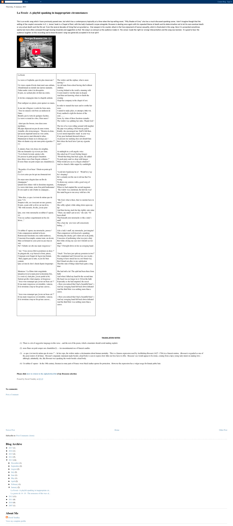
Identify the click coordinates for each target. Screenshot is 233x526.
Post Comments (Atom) (25, 435)
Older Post (223, 430)
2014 (11, 457)
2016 (11, 451)
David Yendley (14, 517)
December (15, 463)
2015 (11, 454)
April (13, 481)
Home (117, 430)
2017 (11, 447)
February (14, 484)
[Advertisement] (24, 411)
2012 (11, 496)
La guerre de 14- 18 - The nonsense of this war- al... (30, 493)
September (15, 466)
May (13, 478)
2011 (11, 499)
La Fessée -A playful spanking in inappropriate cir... (30, 490)
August (14, 469)
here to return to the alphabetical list (42, 373)
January (14, 487)
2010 (11, 502)
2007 (11, 505)
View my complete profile (16, 521)
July (13, 472)
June (13, 475)
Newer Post (10, 430)
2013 (11, 460)
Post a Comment (12, 394)
